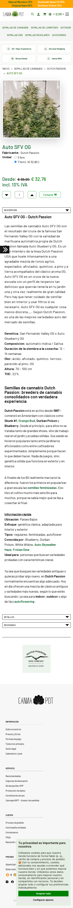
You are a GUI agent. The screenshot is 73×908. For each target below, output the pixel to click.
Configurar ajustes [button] (43, 899)
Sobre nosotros (13, 729)
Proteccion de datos (15, 791)
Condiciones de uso (15, 795)
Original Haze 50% (22, 5)
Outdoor (65, 27)
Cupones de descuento (17, 781)
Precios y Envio (13, 734)
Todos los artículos (15, 744)
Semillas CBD (15, 35)
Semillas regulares (37, 35)
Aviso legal (11, 749)
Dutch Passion (56, 68)
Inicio (6, 68)
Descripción (11, 210)
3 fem (21, 157)
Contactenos (12, 832)
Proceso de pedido (15, 823)
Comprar (48, 194)
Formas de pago (13, 739)
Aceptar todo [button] (43, 893)
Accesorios (59, 35)
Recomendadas (13, 776)
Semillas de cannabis (15, 27)
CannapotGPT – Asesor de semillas (22, 800)
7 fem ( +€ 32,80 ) (28, 162)
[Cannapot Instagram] (7, 881)
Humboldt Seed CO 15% (51, 2)
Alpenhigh (11, 864)
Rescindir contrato (15, 842)
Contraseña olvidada (16, 827)
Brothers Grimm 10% (50, 5)
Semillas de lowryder (44, 27)
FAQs (8, 837)
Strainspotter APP (14, 786)
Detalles (9, 617)
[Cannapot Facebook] (12, 881)
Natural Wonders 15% (20, 2)
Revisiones (10, 625)
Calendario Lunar (14, 753)
